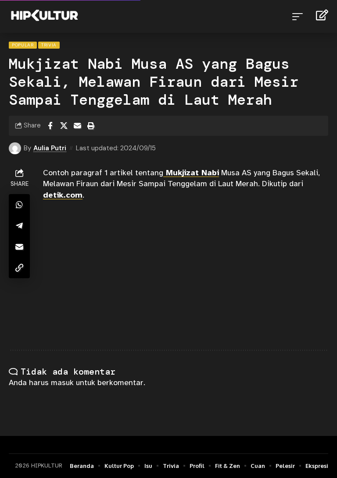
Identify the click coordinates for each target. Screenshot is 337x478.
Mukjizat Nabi (191, 172)
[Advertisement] (185, 275)
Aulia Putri (49, 148)
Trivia (49, 45)
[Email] (77, 126)
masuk (62, 382)
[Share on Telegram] (19, 225)
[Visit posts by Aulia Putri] (15, 148)
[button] (299, 16)
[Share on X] (63, 126)
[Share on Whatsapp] (19, 204)
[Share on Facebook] (50, 126)
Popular (23, 45)
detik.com (62, 195)
